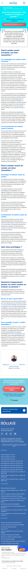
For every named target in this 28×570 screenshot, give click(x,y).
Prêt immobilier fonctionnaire (8, 488)
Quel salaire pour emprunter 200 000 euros (12, 465)
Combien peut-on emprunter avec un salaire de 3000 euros (13, 476)
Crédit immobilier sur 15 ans (8, 454)
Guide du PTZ (4, 529)
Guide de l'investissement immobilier (10, 535)
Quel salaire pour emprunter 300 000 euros (12, 469)
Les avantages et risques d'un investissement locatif (12, 501)
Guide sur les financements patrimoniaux (11, 522)
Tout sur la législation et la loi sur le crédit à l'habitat (12, 531)
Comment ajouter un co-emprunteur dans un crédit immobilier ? (14, 510)
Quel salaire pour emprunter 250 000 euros (12, 467)
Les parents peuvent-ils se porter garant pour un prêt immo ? (13, 507)
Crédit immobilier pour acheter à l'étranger (11, 496)
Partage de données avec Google (8, 562)
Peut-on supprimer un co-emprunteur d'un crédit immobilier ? (13, 514)
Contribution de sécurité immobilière (10, 504)
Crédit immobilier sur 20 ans (8, 457)
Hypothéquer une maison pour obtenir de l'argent (13, 498)
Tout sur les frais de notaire (8, 539)
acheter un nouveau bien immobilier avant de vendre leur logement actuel (14, 304)
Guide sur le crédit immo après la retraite (11, 537)
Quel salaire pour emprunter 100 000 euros (12, 461)
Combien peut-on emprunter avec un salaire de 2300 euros (13, 472)
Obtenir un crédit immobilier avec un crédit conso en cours (13, 491)
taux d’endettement (17, 334)
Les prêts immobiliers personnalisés (10, 543)
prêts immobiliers (17, 101)
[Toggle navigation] (2, 3)
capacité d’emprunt (19, 107)
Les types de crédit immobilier (8, 527)
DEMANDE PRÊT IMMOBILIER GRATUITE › (14, 24)
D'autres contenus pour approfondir (10, 410)
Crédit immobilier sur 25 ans (8, 459)
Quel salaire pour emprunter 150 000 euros (12, 463)
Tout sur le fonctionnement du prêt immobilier (12, 524)
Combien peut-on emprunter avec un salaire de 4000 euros (13, 479)
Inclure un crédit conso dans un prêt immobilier (13, 494)
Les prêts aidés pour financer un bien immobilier (13, 541)
